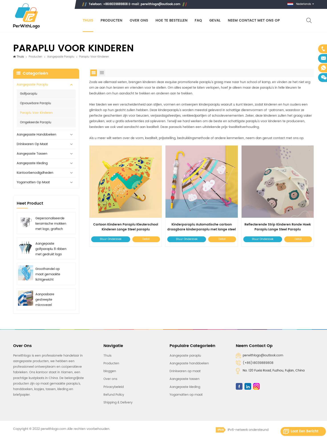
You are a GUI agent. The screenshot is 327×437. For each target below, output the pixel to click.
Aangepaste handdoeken (36, 134)
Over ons (139, 20)
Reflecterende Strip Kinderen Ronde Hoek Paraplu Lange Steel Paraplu (277, 227)
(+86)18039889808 (258, 362)
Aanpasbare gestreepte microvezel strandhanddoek (48, 300)
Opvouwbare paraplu (35, 103)
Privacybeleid (113, 386)
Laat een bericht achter (304, 432)
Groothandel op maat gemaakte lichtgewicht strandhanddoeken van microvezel (50, 274)
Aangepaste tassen (32, 153)
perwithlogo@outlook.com (160, 4)
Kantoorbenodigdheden (35, 172)
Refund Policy (113, 394)
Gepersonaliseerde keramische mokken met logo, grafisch (50, 223)
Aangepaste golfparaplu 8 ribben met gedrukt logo (51, 249)
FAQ (198, 20)
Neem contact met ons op (254, 20)
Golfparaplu (28, 94)
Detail (146, 239)
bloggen (109, 371)
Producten (111, 20)
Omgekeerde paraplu (35, 122)
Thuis (88, 20)
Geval (214, 20)
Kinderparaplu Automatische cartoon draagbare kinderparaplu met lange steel (201, 227)
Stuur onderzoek (110, 239)
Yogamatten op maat (33, 182)
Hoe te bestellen (171, 20)
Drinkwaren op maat (32, 144)
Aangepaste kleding (32, 163)
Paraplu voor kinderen (36, 113)
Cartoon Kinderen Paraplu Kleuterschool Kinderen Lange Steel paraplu (125, 227)
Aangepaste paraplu (60, 57)
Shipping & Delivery (118, 402)
